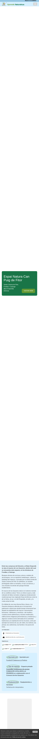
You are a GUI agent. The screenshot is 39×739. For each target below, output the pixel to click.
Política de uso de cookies (19, 737)
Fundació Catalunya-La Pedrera (16, 660)
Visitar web (28, 291)
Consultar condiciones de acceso (17, 669)
